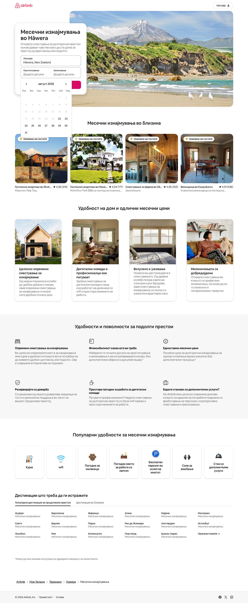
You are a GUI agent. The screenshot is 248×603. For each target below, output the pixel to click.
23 (66, 118)
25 (32, 125)
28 (52, 125)
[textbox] (35, 74)
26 (39, 125)
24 (26, 125)
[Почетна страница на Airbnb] (23, 5)
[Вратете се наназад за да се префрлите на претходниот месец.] (27, 84)
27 (46, 125)
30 (66, 125)
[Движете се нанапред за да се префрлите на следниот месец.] (66, 84)
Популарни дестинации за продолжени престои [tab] (43, 502)
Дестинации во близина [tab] (90, 502)
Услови (60, 597)
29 (59, 125)
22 (59, 118)
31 (26, 132)
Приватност (46, 597)
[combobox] (50, 62)
